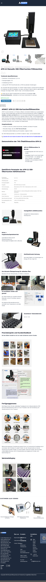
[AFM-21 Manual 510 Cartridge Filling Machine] (23, 508)
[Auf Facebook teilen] (16, 101)
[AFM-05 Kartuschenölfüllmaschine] (38, 508)
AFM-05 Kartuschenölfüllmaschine (39, 517)
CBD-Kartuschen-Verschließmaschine (24, 551)
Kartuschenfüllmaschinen (9, 67)
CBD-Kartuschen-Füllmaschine (23, 545)
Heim (2, 67)
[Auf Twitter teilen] (18, 101)
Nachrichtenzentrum (19, 537)
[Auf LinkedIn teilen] (24, 101)
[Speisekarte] (1, 3)
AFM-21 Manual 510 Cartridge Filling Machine (23, 517)
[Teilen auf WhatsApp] (14, 101)
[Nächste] (43, 30)
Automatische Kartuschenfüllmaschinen (22, 67)
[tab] (3, 106)
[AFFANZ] (23, 3)
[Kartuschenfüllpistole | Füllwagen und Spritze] (7, 508)
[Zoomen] (2, 52)
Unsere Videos (17, 543)
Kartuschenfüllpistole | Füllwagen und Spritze (7, 517)
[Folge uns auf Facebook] (7, 566)
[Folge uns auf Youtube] (9, 566)
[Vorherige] (3, 30)
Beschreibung (3, 106)
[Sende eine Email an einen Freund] (20, 101)
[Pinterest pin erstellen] (22, 101)
